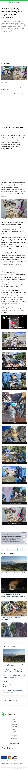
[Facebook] (10, 93)
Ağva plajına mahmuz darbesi (11, 681)
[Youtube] (12, 748)
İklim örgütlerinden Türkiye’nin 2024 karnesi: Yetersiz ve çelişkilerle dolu (13, 670)
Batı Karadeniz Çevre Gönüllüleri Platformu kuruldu (12, 691)
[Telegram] (17, 93)
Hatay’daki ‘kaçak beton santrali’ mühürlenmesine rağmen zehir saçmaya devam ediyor (13, 596)
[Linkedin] (20, 93)
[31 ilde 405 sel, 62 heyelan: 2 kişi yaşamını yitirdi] (14, 608)
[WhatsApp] (7, 93)
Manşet (20, 87)
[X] (14, 93)
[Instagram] (5, 748)
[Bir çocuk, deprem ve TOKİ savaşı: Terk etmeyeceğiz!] (14, 563)
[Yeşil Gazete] (2, 63)
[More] (23, 93)
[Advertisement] (14, 47)
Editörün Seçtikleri (5, 89)
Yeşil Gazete (7, 63)
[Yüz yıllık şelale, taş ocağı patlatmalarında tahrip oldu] (14, 629)
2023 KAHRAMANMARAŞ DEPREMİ (8, 87)
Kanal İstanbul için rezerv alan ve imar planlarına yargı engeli (14, 676)
